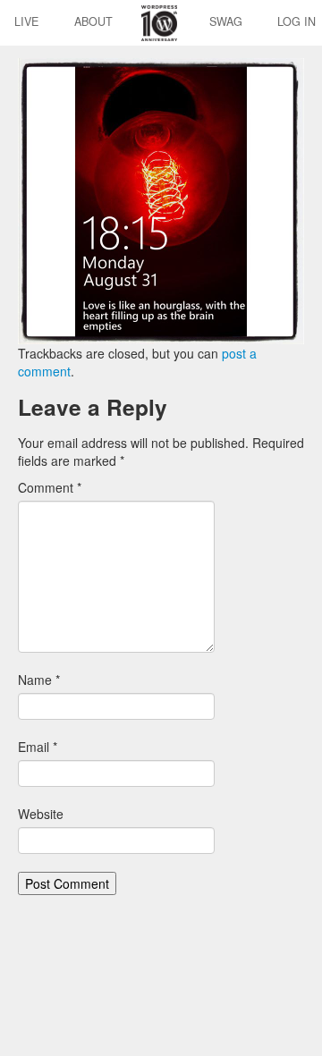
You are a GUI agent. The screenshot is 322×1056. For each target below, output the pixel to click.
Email (37, 747)
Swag (225, 21)
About (93, 21)
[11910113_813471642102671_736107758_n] (161, 199)
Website (41, 814)
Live (26, 21)
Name (39, 680)
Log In (296, 21)
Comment (49, 487)
